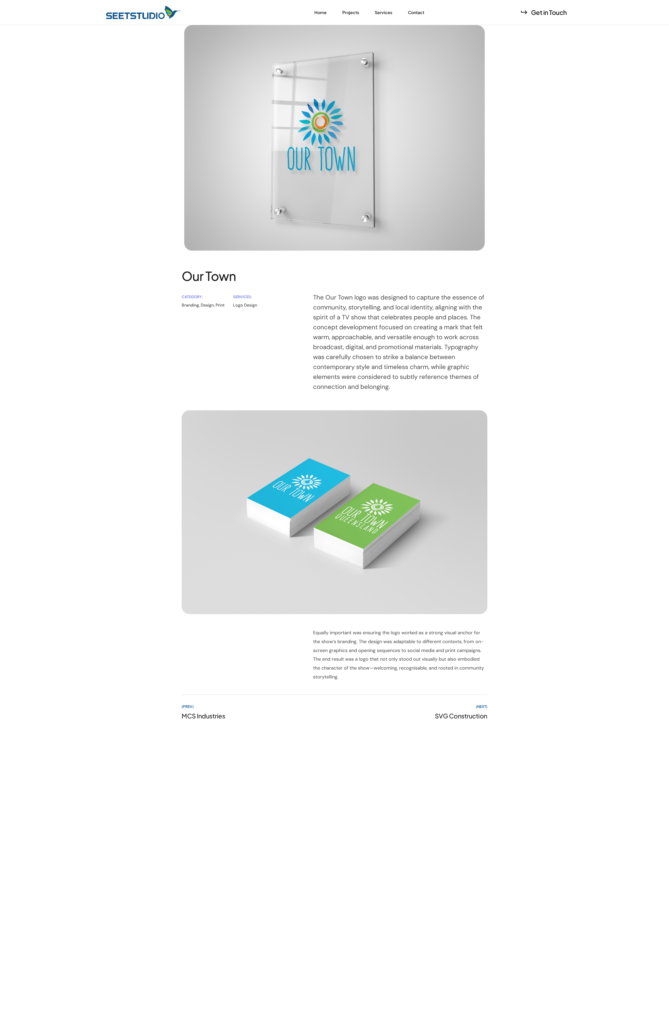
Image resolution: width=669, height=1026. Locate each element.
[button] (543, 12)
